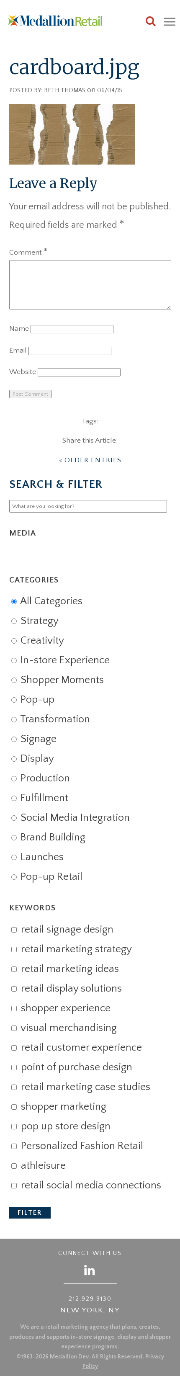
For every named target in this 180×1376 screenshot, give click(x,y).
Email (18, 350)
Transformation (54, 719)
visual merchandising (67, 1028)
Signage (37, 739)
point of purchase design (75, 1067)
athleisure (42, 1166)
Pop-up (36, 700)
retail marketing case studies (84, 1087)
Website (22, 372)
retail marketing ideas (68, 969)
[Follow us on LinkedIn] (90, 1270)
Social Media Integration (74, 818)
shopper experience (64, 1008)
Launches (41, 857)
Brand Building (51, 837)
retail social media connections (89, 1185)
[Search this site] (151, 22)
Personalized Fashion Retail (80, 1146)
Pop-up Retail (50, 877)
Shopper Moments (61, 680)
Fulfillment (43, 798)
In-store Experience (64, 660)
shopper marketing (62, 1107)
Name (19, 329)
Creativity (41, 641)
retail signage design (65, 929)
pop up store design (64, 1126)
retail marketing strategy (75, 949)
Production (44, 778)
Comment (28, 252)
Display (36, 759)
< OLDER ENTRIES (90, 460)
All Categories (50, 601)
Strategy (38, 621)
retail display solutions (70, 989)
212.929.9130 (90, 1299)
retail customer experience (80, 1048)
